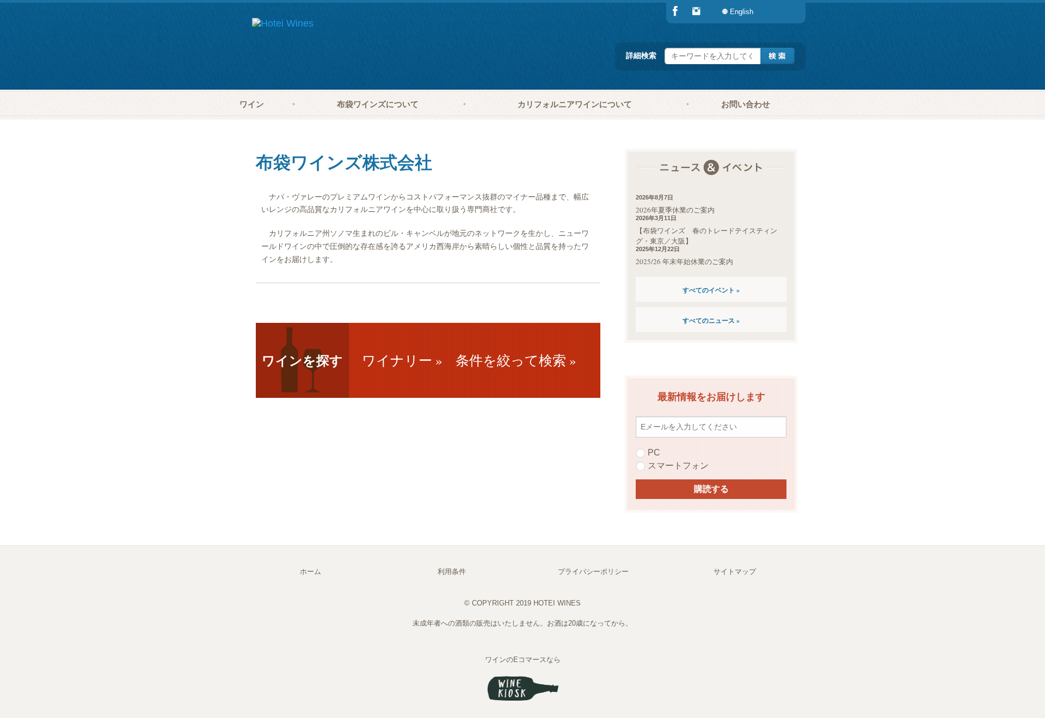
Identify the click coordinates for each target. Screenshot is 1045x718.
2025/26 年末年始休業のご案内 (684, 261)
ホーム (310, 571)
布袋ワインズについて (378, 104)
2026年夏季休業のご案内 (675, 210)
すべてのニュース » (711, 320)
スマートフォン (678, 465)
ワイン (251, 104)
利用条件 (452, 571)
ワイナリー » (402, 360)
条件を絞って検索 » (516, 360)
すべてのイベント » (711, 290)
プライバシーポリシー (593, 571)
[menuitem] (784, 11)
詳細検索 (641, 55)
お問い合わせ (745, 104)
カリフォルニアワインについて (575, 104)
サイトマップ (735, 571)
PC (654, 452)
